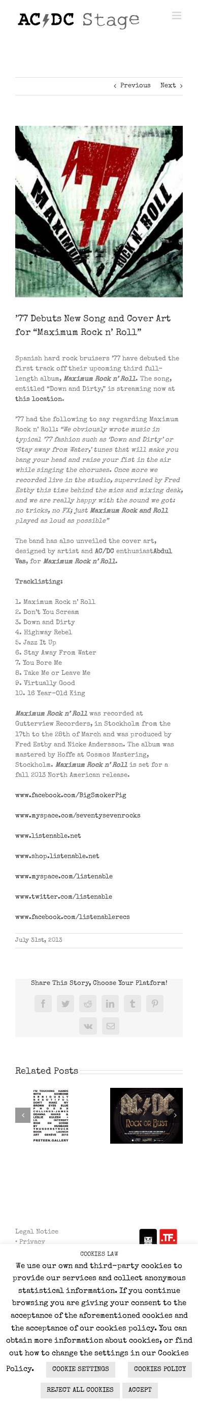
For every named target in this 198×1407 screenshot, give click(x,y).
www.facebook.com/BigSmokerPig (70, 796)
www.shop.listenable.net (57, 856)
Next (168, 86)
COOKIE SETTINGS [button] (80, 1369)
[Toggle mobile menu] (177, 15)
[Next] (175, 1115)
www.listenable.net (48, 836)
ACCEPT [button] (140, 1390)
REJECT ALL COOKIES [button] (80, 1390)
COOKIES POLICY (160, 1369)
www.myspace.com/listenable (64, 877)
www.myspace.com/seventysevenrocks (78, 816)
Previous (135, 86)
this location (38, 399)
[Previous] (22, 1115)
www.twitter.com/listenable (63, 897)
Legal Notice (36, 1232)
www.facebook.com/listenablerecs (72, 917)
